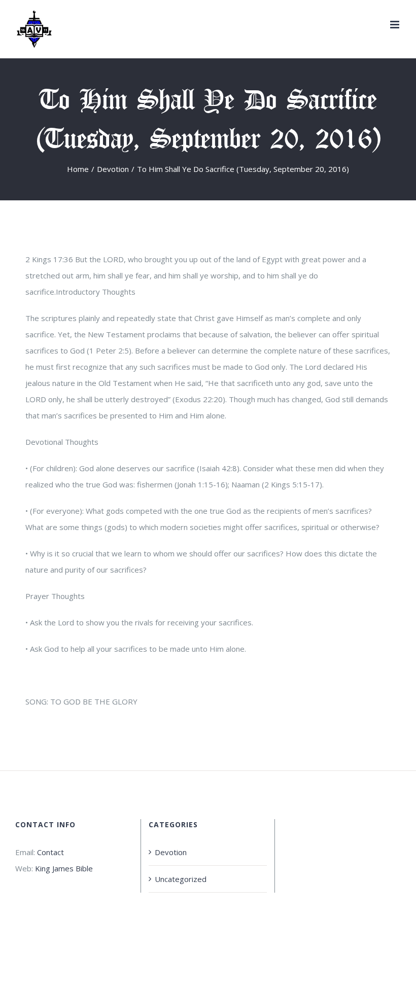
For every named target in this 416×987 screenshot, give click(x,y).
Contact (50, 852)
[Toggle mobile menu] (395, 24)
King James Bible (64, 868)
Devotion (171, 852)
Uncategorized (180, 879)
